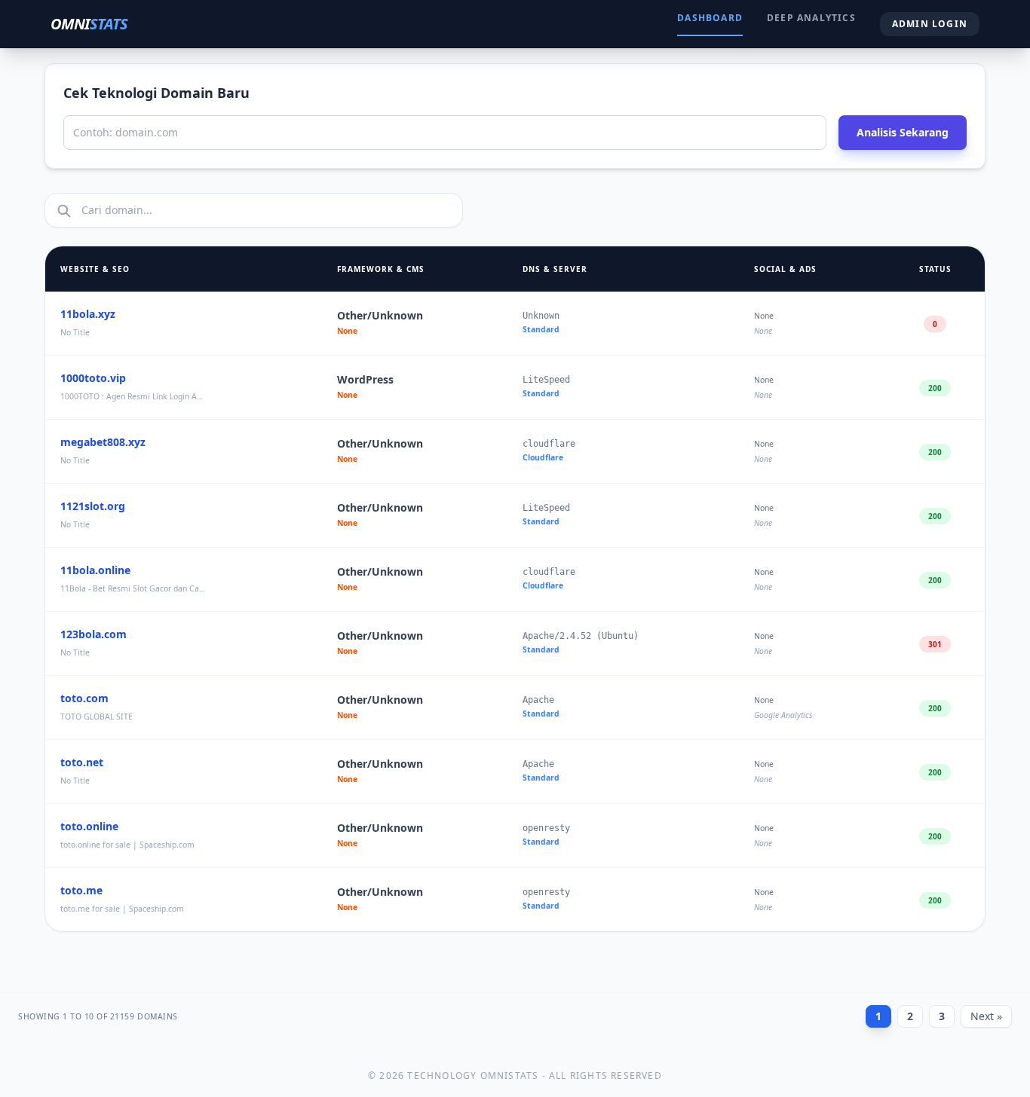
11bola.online (95, 570)
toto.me (81, 890)
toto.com (84, 698)
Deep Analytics (811, 18)
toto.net (81, 762)
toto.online (89, 826)
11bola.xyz (87, 314)
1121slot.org (92, 506)
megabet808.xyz (103, 442)
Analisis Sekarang (903, 132)
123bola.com (93, 634)
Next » (986, 1016)
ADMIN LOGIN (929, 23)
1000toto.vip (93, 378)
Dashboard (710, 18)
